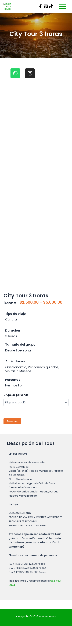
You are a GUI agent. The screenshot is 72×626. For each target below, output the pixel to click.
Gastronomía (15, 367)
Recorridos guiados (43, 367)
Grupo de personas (15, 395)
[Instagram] (46, 6)
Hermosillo (13, 385)
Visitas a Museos (18, 371)
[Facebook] (40, 6)
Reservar (12, 421)
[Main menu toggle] (62, 6)
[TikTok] (51, 6)
